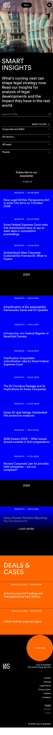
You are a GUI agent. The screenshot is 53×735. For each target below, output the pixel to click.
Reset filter (39, 124)
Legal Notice (45, 685)
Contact (47, 678)
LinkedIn (47, 693)
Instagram (46, 697)
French (48, 713)
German (47, 709)
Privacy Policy (44, 689)
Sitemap (47, 682)
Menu (26, 5)
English (48, 705)
